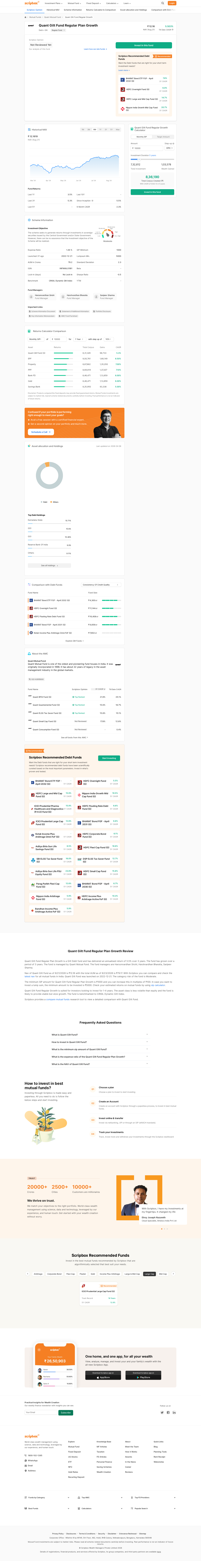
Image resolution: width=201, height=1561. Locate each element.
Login (172, 3)
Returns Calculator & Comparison (101, 10)
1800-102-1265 (35, 1455)
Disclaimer (112, 1534)
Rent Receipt (159, 1457)
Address (32, 1470)
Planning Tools (160, 1452)
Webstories (159, 1462)
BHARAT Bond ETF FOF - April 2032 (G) (52, 600)
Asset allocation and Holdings (133, 10)
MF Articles (102, 1446)
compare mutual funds (57, 999)
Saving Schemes (104, 1467)
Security (101, 1534)
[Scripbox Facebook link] (167, 1412)
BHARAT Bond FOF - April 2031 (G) (49, 624)
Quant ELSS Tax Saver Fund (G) (47, 713)
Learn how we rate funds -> (95, 49)
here (159, 1552)
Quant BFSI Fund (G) (42, 697)
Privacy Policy (58, 1534)
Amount (134, 143)
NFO (70, 1467)
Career (128, 1467)
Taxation (100, 1452)
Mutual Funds (35, 17)
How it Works (131, 1452)
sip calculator (158, 985)
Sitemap (142, 1534)
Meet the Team (132, 1446)
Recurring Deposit (76, 1477)
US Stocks (73, 1457)
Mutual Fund (73, 1446)
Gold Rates (73, 1472)
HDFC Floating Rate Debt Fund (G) (49, 616)
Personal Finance (104, 1462)
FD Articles (102, 1457)
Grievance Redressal (127, 1534)
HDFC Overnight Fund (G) (45, 608)
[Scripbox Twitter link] (162, 1412)
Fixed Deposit (74, 1452)
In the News (130, 1462)
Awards (128, 1457)
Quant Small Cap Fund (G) (44, 721)
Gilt (46, 30)
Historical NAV (53, 10)
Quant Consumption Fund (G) (46, 729)
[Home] (25, 17)
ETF (70, 1462)
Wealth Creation (104, 1472)
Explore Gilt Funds (74, 641)
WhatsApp (33, 1460)
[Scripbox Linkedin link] (173, 1412)
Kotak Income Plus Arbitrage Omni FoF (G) (53, 633)
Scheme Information (73, 10)
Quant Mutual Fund (52, 17)
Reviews (129, 1472)
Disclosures (71, 1534)
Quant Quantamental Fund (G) (46, 705)
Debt (41, 30)
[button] (55, 3)
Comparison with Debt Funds (164, 10)
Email (30, 1465)
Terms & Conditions (87, 1534)
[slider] (139, 159)
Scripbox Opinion (34, 10)
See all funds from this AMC (73, 737)
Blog (156, 1446)
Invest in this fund (143, 45)
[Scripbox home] (32, 3)
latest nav (30, 976)
